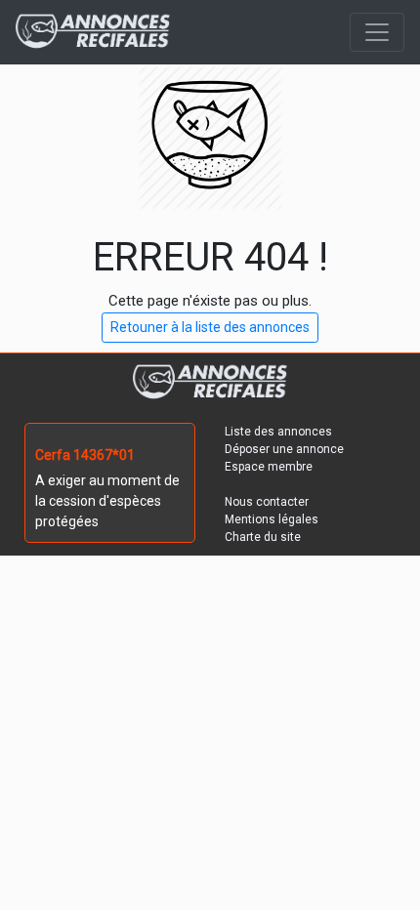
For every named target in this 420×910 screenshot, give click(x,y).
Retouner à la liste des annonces (210, 327)
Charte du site (263, 537)
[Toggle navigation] (377, 32)
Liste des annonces (278, 431)
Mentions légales (271, 519)
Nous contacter (267, 502)
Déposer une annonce (284, 449)
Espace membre (269, 467)
